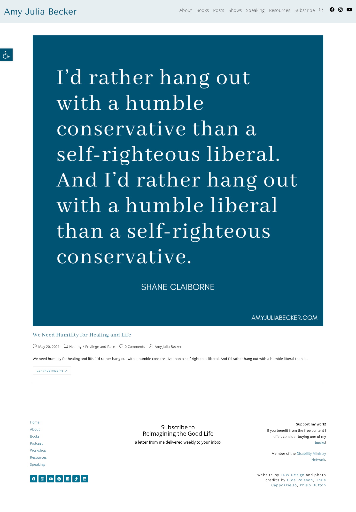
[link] (6, 54)
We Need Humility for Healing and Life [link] (82, 335)
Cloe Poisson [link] (300, 480)
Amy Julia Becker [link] (168, 346)
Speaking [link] (37, 464)
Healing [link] (75, 346)
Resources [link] (38, 457)
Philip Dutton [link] (313, 485)
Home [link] (34, 422)
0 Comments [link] (135, 346)
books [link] (320, 442)
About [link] (35, 429)
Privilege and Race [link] (100, 346)
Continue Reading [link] (54, 369)
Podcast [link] (36, 443)
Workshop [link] (38, 450)
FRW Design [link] (292, 475)
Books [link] (34, 436)
